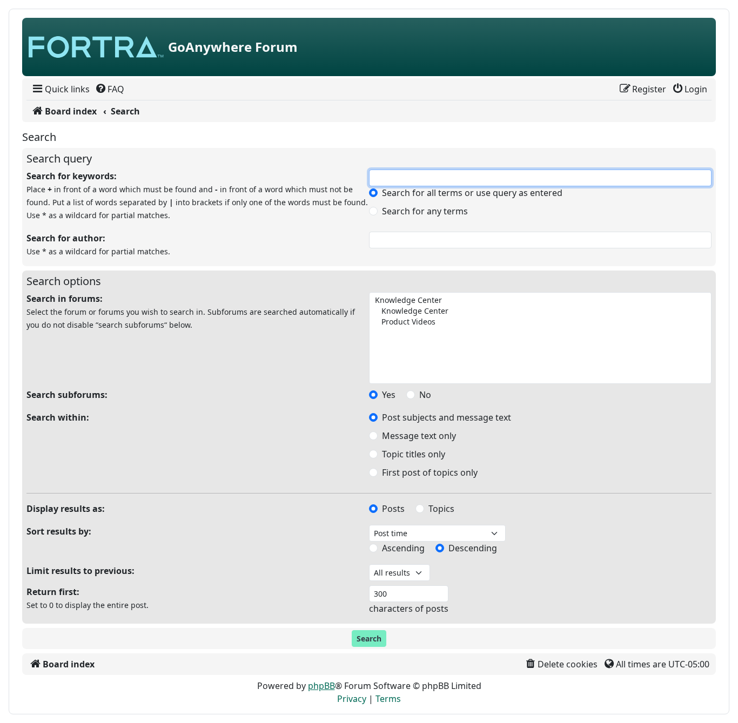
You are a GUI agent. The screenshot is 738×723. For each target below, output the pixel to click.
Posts (393, 509)
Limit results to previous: (80, 571)
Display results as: (65, 509)
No (425, 395)
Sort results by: (58, 531)
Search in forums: (64, 299)
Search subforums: (67, 395)
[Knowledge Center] (539, 300)
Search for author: (65, 238)
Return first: (52, 592)
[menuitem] (60, 89)
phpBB (321, 686)
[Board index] (96, 47)
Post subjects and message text (446, 417)
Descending (472, 548)
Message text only (419, 436)
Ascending (403, 548)
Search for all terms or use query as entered (472, 193)
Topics (441, 509)
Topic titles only (413, 454)
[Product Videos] (539, 321)
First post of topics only (430, 472)
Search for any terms (425, 211)
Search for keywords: (71, 176)
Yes (388, 395)
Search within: (57, 417)
